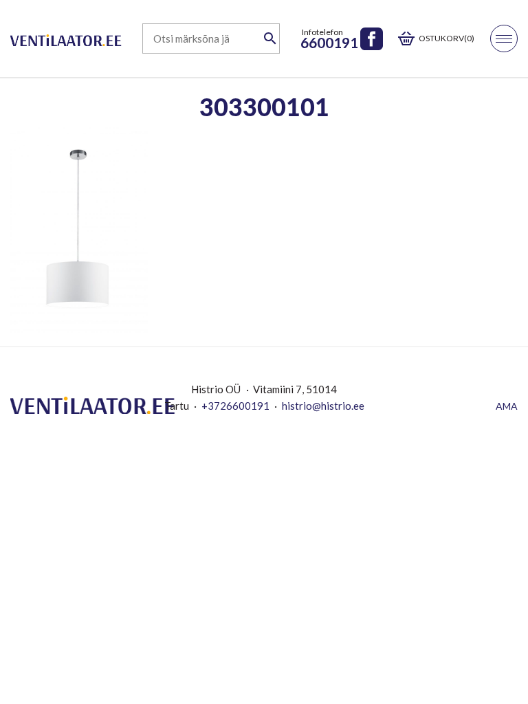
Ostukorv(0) (446, 38)
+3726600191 (235, 405)
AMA (507, 406)
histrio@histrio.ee (323, 405)
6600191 (329, 42)
